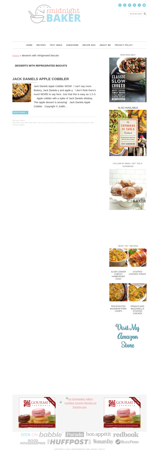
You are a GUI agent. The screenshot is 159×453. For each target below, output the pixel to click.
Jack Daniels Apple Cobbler (40, 79)
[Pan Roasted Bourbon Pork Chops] (118, 293)
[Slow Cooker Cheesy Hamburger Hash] (118, 258)
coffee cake (41, 122)
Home (15, 55)
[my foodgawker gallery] (79, 399)
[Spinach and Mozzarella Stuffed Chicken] (137, 293)
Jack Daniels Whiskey (18, 125)
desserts (47, 122)
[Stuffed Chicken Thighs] (137, 258)
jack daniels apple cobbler (86, 122)
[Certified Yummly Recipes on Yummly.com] (79, 407)
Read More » (20, 112)
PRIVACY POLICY (98, 449)
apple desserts (33, 122)
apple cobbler (24, 122)
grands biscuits (73, 122)
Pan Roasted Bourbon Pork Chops (118, 308)
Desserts (22, 120)
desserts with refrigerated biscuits (59, 122)
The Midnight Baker (54, 11)
